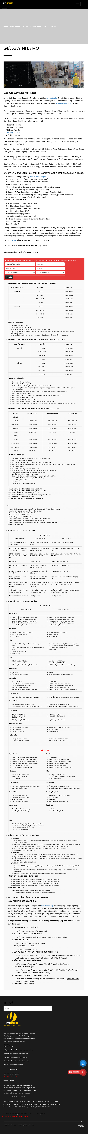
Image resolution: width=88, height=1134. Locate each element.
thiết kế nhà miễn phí (37, 177)
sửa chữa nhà (51, 98)
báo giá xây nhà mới (63, 103)
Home (12, 26)
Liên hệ (13, 240)
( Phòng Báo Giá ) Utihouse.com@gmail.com (18, 1085)
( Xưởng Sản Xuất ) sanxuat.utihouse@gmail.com (20, 1090)
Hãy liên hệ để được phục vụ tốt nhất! (15, 1116)
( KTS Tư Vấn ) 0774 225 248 (11, 1074)
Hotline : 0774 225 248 (10, 1076)
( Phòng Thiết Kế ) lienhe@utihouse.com (17, 1093)
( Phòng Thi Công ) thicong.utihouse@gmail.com (20, 1088)
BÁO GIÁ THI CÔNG (29, 26)
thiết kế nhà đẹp (47, 906)
